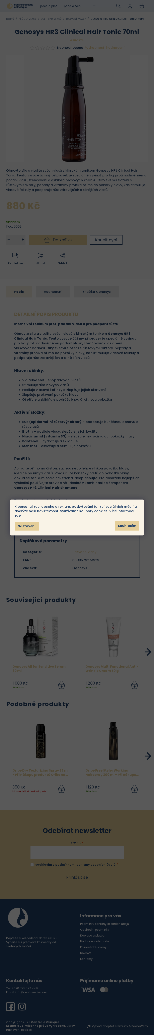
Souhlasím (127, 525)
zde (18, 515)
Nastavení (27, 526)
